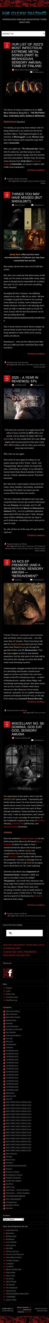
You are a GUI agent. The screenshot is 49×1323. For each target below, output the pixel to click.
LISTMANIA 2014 (12, 1057)
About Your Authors (13, 1011)
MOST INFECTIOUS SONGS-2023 (18, 1145)
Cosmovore (30, 546)
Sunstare (42, 367)
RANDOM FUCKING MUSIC (16, 1166)
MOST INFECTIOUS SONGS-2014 (18, 1117)
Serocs (31, 548)
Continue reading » (36, 170)
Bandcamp (10, 1233)
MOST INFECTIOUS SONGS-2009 (18, 1102)
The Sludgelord (11, 1288)
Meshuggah (24, 181)
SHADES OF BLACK (13, 1178)
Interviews (9, 1042)
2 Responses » (39, 205)
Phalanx (13, 548)
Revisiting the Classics (14, 1175)
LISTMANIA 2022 (12, 1081)
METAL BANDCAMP (13, 1270)
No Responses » (38, 72)
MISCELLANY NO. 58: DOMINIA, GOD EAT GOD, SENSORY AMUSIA (28, 729)
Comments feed (12, 997)
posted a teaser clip (29, 838)
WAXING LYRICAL (12, 1205)
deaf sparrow (11, 1245)
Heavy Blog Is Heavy (13, 1257)
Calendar (18, 738)
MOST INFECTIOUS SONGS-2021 (18, 1139)
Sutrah (37, 551)
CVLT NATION (11, 1242)
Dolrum (36, 364)
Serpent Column (39, 548)
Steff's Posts (10, 1187)
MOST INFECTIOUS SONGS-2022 (26, 70)
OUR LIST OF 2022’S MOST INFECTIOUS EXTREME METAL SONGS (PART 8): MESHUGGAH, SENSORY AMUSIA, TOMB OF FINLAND (27, 55)
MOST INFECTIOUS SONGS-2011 (18, 1108)
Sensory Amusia (33, 181)
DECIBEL (9, 1248)
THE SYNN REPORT (13, 1199)
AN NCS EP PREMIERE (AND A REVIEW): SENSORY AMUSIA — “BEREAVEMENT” (27, 569)
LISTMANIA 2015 (12, 1060)
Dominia (21, 916)
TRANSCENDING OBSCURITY (17, 1294)
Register (9, 988)
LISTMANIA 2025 (12, 1090)
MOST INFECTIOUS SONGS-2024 (18, 1148)
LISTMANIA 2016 (12, 1063)
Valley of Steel (11, 1300)
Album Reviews (20, 205)
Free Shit (9, 1039)
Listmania (9, 1048)
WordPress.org (11, 1000)
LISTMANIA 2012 (12, 1051)
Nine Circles (10, 1276)
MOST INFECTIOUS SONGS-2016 (18, 1123)
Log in (8, 991)
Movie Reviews (11, 1154)
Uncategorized (11, 1202)
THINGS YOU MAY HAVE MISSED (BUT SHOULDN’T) (27, 197)
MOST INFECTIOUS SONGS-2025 (18, 1151)
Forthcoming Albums (13, 1036)
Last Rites (9, 1267)
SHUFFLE (9, 1184)
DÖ (36, 546)
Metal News (10, 1093)
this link (37, 896)
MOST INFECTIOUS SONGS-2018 (18, 1129)
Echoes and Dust (12, 1251)
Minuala (7, 548)
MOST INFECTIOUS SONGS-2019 (18, 1132)
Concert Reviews (12, 1026)
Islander (16, 179)
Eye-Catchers (11, 1032)
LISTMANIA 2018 (12, 1069)
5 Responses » (39, 740)
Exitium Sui (41, 546)
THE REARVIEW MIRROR (15, 1196)
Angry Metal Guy (12, 1230)
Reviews (9, 1169)
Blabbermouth (11, 1236)
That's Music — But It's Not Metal (18, 1193)
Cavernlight (29, 364)
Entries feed (10, 994)
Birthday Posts (11, 1020)
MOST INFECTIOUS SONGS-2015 (18, 1120)
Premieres (18, 580)
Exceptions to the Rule (14, 1029)
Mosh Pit (9, 1099)
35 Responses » (38, 385)
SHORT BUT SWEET (13, 1181)
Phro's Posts (10, 1160)
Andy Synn (17, 362)
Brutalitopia (10, 1239)
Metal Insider (11, 1273)
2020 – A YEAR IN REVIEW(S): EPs (25, 379)
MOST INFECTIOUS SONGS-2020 (18, 1135)
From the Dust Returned (15, 1254)
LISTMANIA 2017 (12, 1066)
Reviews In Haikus (12, 1172)
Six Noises (10, 1279)
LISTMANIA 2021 (12, 1078)
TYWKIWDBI (10, 1297)
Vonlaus (42, 551)
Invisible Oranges (12, 1261)
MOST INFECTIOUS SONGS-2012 (18, 1111)
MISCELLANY (26, 738)
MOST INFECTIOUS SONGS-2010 (18, 1105)
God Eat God (29, 916)
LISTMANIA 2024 (12, 1087)
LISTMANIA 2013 (12, 1054)
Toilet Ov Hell (11, 1291)
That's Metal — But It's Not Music (18, 1190)
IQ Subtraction (11, 1045)
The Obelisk (10, 1285)
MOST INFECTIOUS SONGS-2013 (18, 1114)
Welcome (9, 1208)
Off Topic (9, 1157)
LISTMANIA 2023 (12, 1084)
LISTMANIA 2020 (20, 385)
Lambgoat (9, 1264)
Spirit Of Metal (11, 1282)
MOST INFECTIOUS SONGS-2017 (18, 1126)
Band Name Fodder (13, 1017)
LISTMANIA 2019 (12, 1072)
